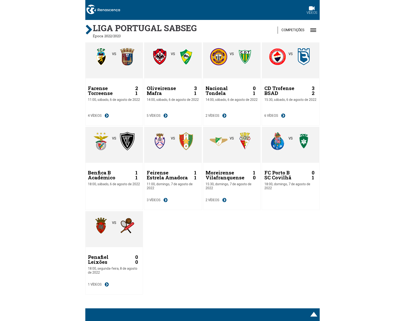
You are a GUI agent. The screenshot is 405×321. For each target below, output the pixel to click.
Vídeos (312, 13)
